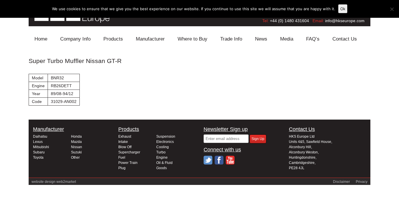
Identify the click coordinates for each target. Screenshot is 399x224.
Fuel (121, 157)
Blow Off (124, 147)
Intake (123, 142)
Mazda (76, 142)
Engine (162, 157)
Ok (342, 8)
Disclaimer (341, 181)
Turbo (161, 152)
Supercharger (129, 152)
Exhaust (124, 136)
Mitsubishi (41, 147)
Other (75, 157)
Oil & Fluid (164, 163)
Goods (161, 168)
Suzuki (76, 152)
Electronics (165, 142)
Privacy (361, 181)
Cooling (162, 147)
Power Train (128, 163)
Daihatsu (40, 136)
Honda (76, 136)
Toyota (38, 157)
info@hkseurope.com (345, 20)
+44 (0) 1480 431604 (289, 20)
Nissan (76, 147)
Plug (122, 168)
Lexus (38, 142)
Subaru (39, 152)
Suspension (165, 136)
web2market (66, 182)
